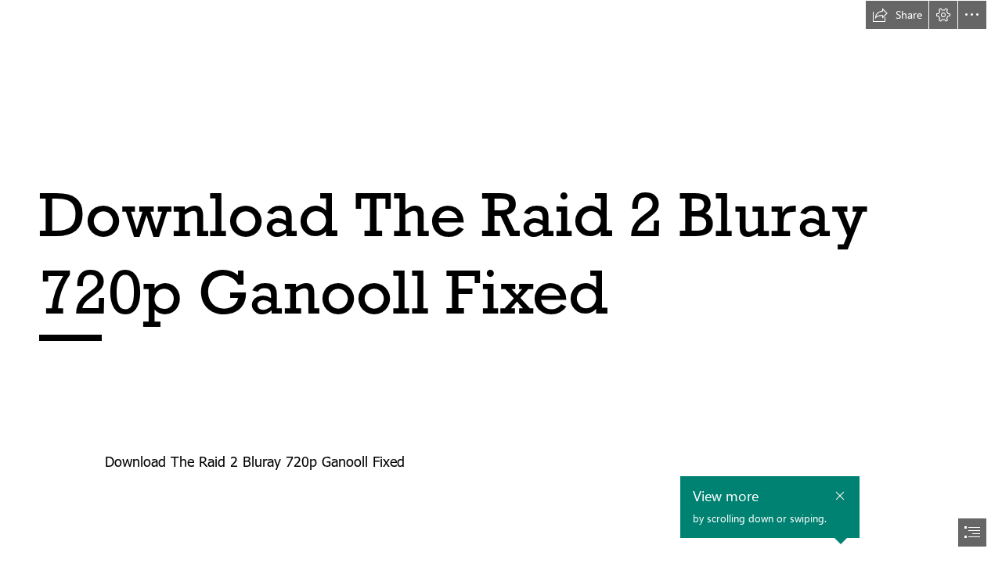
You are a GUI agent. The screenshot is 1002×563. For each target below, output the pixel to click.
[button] (897, 15)
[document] (501, 281)
